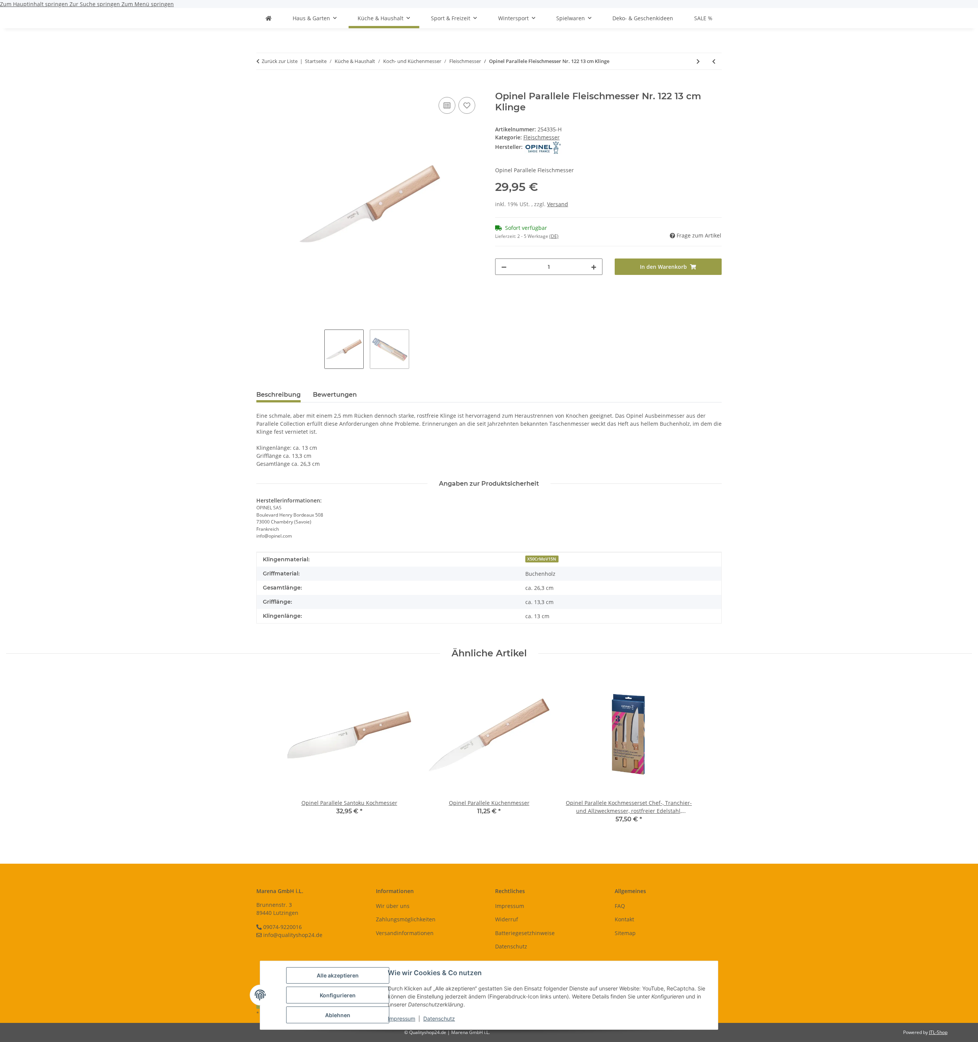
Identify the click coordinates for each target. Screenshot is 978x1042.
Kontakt (624, 919)
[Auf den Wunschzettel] (466, 105)
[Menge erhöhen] (593, 267)
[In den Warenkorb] (262, 86)
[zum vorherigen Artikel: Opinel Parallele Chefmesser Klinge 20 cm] (714, 61)
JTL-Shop (938, 1032)
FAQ (620, 906)
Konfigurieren (338, 995)
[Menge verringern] (503, 267)
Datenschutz (439, 1018)
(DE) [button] (554, 236)
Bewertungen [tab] (335, 394)
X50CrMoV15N (541, 559)
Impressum (401, 1018)
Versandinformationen (405, 933)
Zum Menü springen (147, 4)
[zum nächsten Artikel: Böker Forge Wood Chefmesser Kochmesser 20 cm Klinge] (698, 61)
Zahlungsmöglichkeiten (406, 919)
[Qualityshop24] (268, 18)
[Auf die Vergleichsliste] (447, 105)
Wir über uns (393, 906)
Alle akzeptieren (338, 975)
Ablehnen (337, 1015)
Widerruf (506, 919)
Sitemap (625, 933)
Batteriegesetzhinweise (525, 933)
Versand (557, 204)
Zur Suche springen (95, 4)
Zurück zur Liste (280, 61)
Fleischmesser (541, 137)
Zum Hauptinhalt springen (35, 4)
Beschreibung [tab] (278, 394)
